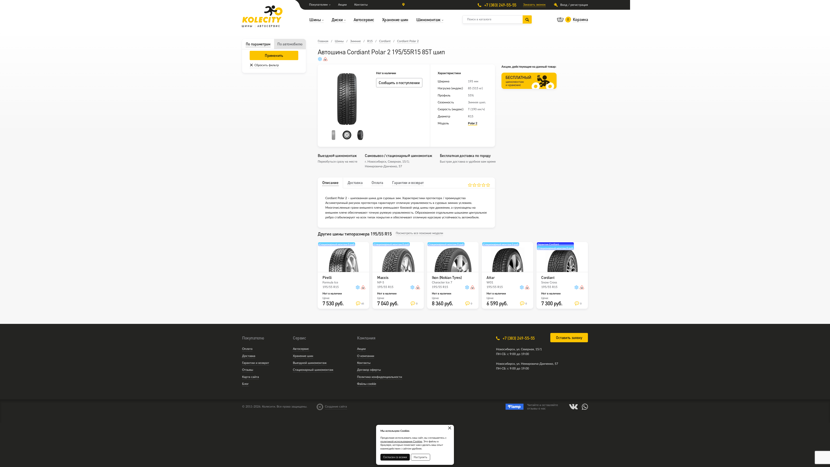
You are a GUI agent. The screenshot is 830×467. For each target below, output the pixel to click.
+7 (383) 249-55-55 (499, 5)
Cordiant (385, 41)
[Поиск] (527, 19)
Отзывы (247, 369)
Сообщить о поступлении (399, 82)
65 (362, 303)
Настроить (420, 457)
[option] (347, 99)
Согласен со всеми (395, 457)
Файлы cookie (366, 383)
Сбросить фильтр (266, 65)
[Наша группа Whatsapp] (585, 407)
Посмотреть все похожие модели (419, 233)
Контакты (361, 4)
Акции (342, 4)
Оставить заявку (569, 337)
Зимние (355, 41)
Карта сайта (250, 377)
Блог (245, 383)
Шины (339, 41)
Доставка (248, 356)
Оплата (247, 348)
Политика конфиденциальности (379, 377)
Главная (323, 41)
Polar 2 (472, 123)
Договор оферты (369, 369)
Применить (274, 55)
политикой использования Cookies (401, 441)
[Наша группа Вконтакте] (573, 407)
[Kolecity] (262, 14)
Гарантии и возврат (255, 363)
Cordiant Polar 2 (408, 41)
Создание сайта (336, 406)
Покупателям (318, 4)
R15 (370, 41)
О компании (365, 356)
